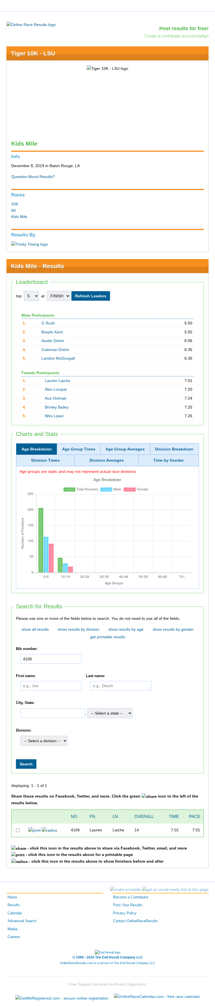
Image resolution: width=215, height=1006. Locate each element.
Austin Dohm (52, 340)
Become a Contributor (130, 897)
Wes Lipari (54, 416)
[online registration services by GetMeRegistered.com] (61, 997)
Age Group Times (78, 449)
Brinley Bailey (57, 407)
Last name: (95, 676)
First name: (26, 676)
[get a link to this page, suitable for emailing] (175, 889)
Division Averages (107, 460)
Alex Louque (56, 389)
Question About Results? (33, 176)
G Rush (48, 323)
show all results (35, 629)
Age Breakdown (37, 449)
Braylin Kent (52, 332)
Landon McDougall (58, 358)
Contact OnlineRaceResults (135, 921)
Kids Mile (19, 216)
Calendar (15, 913)
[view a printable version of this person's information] (34, 830)
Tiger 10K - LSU (33, 53)
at (43, 296)
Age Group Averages (125, 449)
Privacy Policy (125, 913)
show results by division (78, 629)
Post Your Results (127, 905)
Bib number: (27, 649)
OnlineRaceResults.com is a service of (107, 963)
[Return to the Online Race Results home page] (31, 24)
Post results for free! (184, 28)
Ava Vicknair (56, 398)
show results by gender (173, 629)
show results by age (126, 629)
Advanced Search (22, 921)
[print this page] (125, 889)
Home (12, 897)
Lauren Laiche (57, 380)
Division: (23, 730)
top (19, 296)
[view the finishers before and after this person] (49, 830)
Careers (14, 937)
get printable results (107, 637)
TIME (174, 816)
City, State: (25, 703)
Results (14, 905)
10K (14, 204)
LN (115, 816)
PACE (194, 816)
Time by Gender (168, 460)
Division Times (45, 460)
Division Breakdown (174, 449)
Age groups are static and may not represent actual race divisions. (78, 471)
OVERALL (144, 816)
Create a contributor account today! (176, 36)
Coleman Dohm (55, 349)
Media (12, 929)
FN (92, 816)
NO (74, 816)
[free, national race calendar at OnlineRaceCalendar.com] (157, 996)
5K (13, 210)
